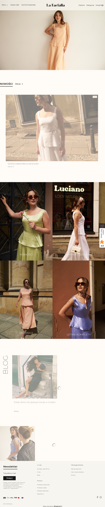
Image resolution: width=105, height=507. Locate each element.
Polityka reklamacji (43, 491)
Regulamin (40, 494)
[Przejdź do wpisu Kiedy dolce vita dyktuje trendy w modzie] (34, 377)
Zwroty (73, 475)
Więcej (17, 84)
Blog (38, 475)
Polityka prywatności (43, 484)
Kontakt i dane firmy (43, 469)
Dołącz (10, 478)
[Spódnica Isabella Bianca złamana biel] (52, 128)
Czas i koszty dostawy (77, 472)
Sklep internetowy (52, 506)
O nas (39, 472)
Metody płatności (76, 469)
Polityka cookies (42, 488)
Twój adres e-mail (9, 473)
